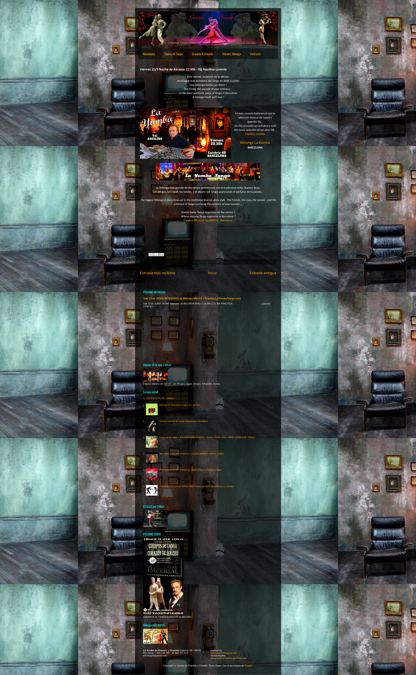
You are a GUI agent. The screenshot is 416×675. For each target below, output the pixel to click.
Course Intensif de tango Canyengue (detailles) (183, 421)
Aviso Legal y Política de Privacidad (228, 658)
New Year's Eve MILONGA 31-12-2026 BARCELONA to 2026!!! (191, 453)
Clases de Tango (173, 53)
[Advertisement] (208, 335)
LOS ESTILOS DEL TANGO (160, 398)
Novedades (149, 53)
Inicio (212, 273)
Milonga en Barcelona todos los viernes (179, 405)
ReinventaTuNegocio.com (223, 653)
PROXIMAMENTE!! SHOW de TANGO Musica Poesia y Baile (190, 470)
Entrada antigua (263, 273)
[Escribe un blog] (153, 254)
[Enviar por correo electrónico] (150, 254)
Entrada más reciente (157, 273)
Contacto (255, 53)
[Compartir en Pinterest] (162, 254)
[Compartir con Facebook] (159, 254)
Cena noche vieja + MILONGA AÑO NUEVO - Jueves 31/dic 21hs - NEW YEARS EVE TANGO (207, 437)
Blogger (248, 665)
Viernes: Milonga (231, 53)
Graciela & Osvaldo (202, 53)
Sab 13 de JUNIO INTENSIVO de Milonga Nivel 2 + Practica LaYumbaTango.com (192, 298)
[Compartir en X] (156, 254)
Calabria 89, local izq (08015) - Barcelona (208, 220)
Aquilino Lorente (255, 134)
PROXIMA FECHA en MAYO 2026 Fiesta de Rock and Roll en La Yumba (196, 486)
